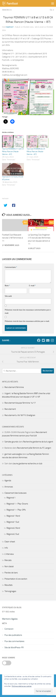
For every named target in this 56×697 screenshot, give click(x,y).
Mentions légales (10, 619)
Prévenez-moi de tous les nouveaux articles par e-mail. (27, 321)
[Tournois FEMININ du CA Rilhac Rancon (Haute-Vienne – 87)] (38, 141)
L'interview (9, 554)
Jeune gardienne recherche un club (27, 463)
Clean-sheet (9, 541)
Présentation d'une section (15, 579)
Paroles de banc (11, 572)
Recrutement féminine (14, 387)
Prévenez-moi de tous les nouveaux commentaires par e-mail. (28, 311)
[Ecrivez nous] (47, 340)
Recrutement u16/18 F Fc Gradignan (19, 415)
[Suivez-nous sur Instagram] (52, 340)
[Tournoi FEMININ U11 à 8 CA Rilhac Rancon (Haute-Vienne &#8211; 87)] (13, 141)
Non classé (9, 566)
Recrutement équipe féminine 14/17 (20, 403)
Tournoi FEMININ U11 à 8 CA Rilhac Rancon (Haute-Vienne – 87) (13, 151)
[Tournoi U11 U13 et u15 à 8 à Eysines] (13, 169)
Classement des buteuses (15, 493)
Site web (8, 296)
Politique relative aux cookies (22, 686)
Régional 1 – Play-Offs (16, 510)
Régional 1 (11, 497)
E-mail (32, 285)
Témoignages (10, 591)
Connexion (8, 629)
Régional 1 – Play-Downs (17, 504)
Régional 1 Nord (13, 516)
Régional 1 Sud (13, 522)
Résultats (8, 585)
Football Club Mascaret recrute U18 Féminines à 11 (12, 238)
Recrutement (10, 409)
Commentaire (11, 267)
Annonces (7, 10)
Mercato (8, 560)
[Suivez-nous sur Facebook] (39, 340)
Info (6, 548)
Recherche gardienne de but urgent (38, 441)
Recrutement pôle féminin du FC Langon (34, 448)
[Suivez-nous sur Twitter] (43, 340)
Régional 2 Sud (13, 534)
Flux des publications (13, 635)
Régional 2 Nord (13, 528)
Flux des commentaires (14, 641)
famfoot (10, 27)
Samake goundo (11, 441)
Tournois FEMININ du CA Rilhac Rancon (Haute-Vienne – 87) (36, 151)
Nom (7, 285)
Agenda (7, 480)
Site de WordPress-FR (14, 647)
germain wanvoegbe (13, 454)
